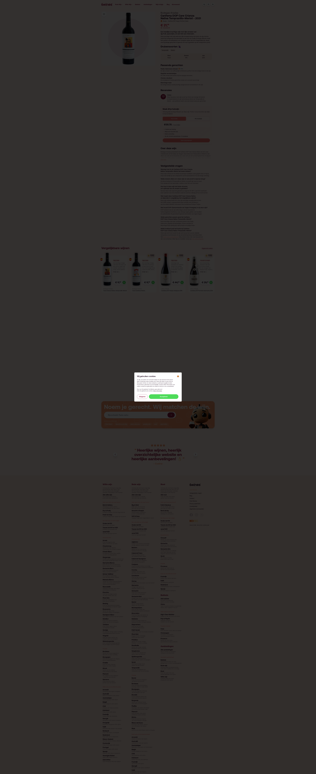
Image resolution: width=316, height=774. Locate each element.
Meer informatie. (157, 390)
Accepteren (164, 396)
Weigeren (142, 396)
